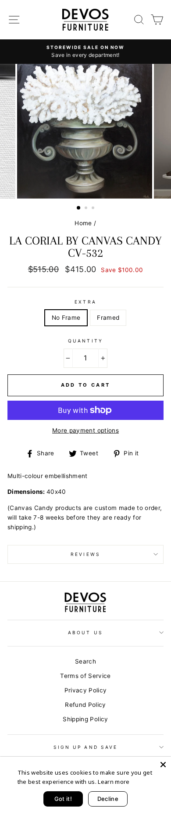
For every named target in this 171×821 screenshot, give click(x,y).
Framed (108, 317)
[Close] (163, 764)
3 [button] (94, 208)
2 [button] (87, 208)
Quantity (85, 340)
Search (85, 661)
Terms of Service (85, 675)
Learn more (113, 782)
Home (83, 223)
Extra (85, 301)
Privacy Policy (85, 690)
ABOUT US (85, 632)
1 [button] (79, 208)
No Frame (66, 317)
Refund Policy (85, 704)
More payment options (85, 430)
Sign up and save (85, 747)
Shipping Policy (85, 719)
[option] (85, 51)
